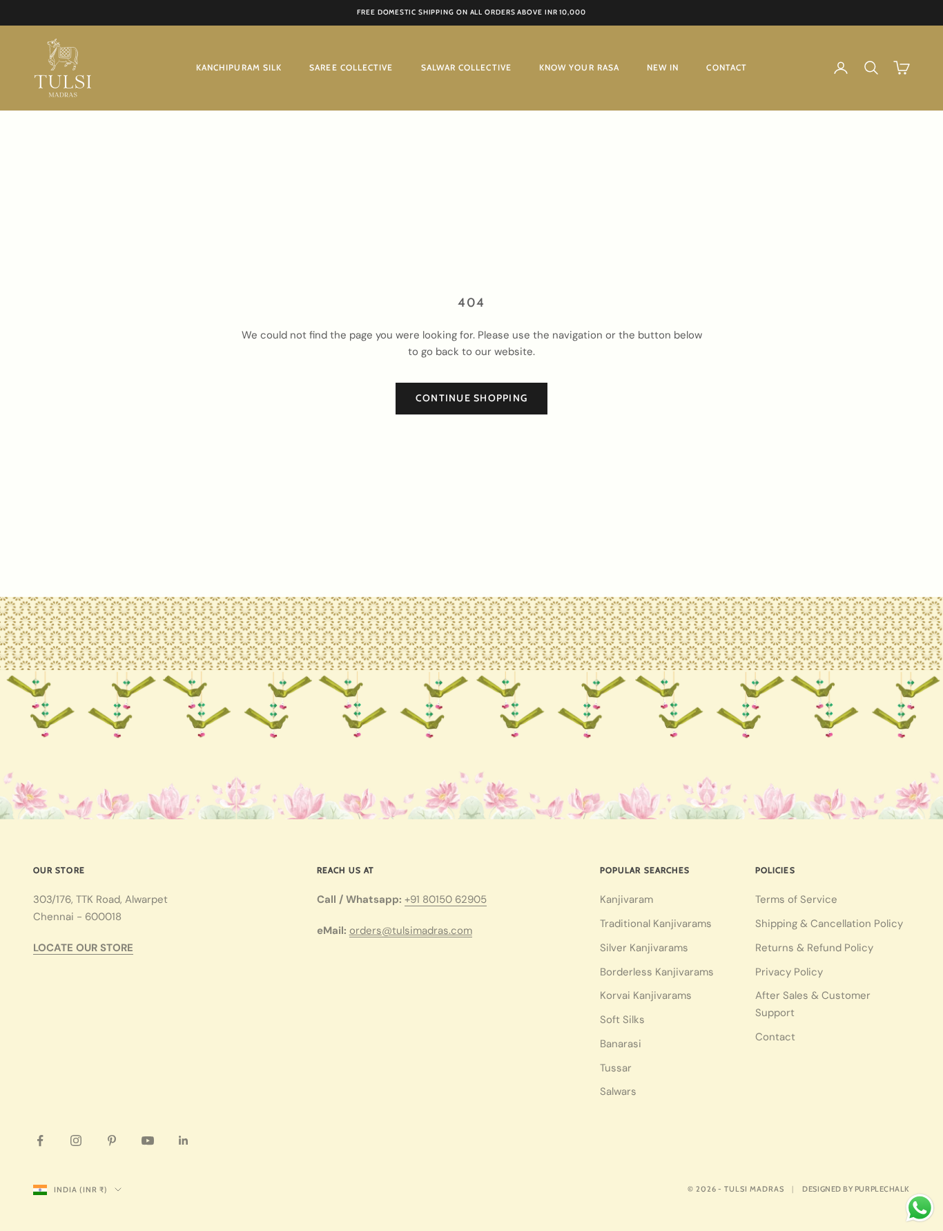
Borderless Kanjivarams (657, 972)
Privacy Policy (789, 972)
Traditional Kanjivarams (656, 924)
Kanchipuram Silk (239, 67)
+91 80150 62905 (446, 899)
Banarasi (620, 1044)
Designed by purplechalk (856, 1189)
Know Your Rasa (579, 67)
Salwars (618, 1091)
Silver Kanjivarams (644, 948)
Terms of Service (796, 899)
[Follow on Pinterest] (112, 1140)
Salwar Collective (466, 67)
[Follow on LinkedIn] (184, 1140)
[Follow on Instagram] (76, 1140)
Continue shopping (471, 398)
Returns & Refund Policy (814, 948)
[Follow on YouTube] (148, 1140)
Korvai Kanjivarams (646, 995)
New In (663, 67)
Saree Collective (351, 67)
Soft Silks (622, 1020)
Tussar (616, 1068)
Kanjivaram (626, 899)
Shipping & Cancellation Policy (829, 924)
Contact (726, 67)
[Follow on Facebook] (40, 1140)
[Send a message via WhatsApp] (920, 1208)
